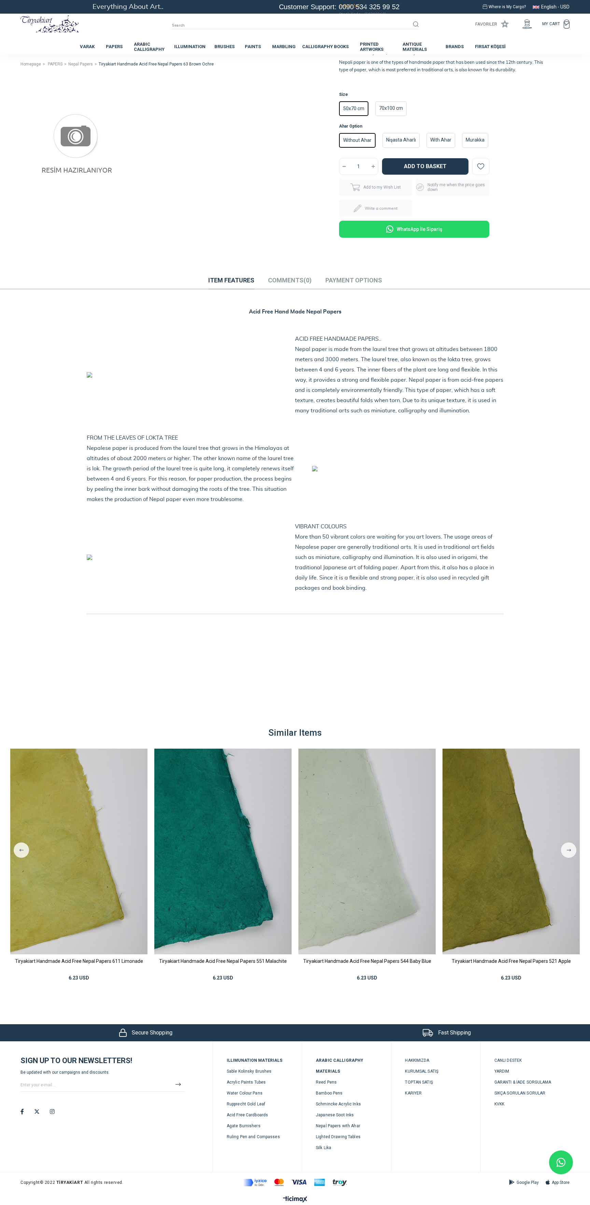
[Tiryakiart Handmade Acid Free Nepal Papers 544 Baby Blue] (367, 851)
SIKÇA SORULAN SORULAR (520, 1093)
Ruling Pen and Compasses (253, 1136)
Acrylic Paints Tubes (246, 1082)
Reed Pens (326, 1082)
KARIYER (413, 1093)
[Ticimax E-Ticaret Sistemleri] (295, 1199)
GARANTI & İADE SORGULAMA (522, 1082)
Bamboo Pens (329, 1093)
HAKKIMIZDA (417, 1060)
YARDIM (501, 1071)
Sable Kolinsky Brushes (249, 1071)
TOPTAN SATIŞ (419, 1082)
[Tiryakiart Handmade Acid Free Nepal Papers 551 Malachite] (223, 851)
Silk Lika (323, 1147)
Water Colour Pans (245, 1093)
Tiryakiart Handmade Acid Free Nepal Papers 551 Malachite (223, 961)
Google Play (528, 1182)
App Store (561, 1182)
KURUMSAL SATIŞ (421, 1071)
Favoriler (486, 24)
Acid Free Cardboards (247, 1115)
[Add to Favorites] (480, 166)
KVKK (499, 1104)
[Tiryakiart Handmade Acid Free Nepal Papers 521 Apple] (511, 851)
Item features (231, 280)
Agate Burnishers (244, 1125)
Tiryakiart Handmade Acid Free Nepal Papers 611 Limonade (79, 961)
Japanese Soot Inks (335, 1115)
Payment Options (353, 280)
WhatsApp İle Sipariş (419, 229)
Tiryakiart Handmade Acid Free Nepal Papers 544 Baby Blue (367, 961)
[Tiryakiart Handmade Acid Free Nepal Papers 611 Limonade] (79, 851)
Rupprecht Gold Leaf (246, 1104)
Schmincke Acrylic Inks (338, 1104)
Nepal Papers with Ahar (338, 1125)
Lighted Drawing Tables (338, 1136)
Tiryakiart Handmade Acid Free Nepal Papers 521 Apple (511, 961)
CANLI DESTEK (508, 1060)
